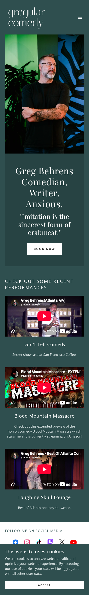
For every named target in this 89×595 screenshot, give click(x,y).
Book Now (44, 249)
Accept (44, 585)
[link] (32, 24)
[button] (80, 17)
